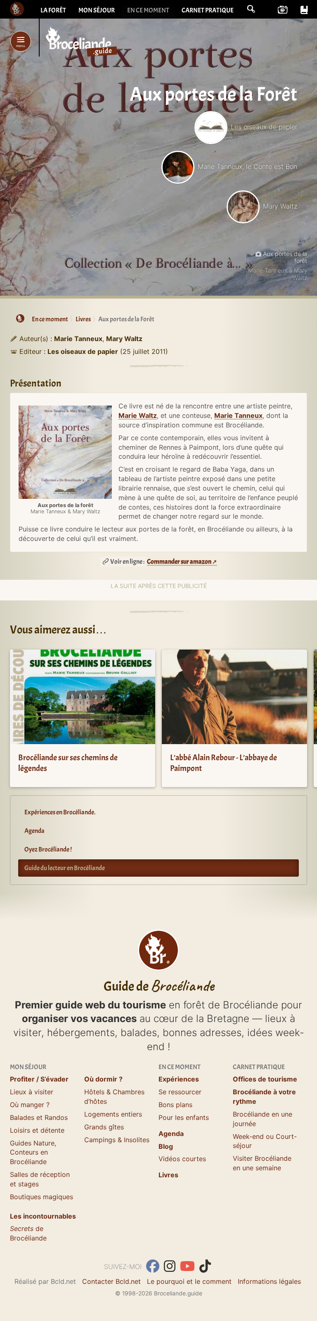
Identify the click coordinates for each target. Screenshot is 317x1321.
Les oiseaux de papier (264, 127)
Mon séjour (96, 10)
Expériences (178, 1079)
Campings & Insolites (116, 1140)
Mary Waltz (280, 206)
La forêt (53, 10)
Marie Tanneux (238, 415)
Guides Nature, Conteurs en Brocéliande (33, 1152)
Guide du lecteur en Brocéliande (64, 868)
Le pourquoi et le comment (189, 1281)
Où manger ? (30, 1104)
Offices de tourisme (265, 1079)
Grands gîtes (104, 1127)
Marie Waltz (137, 415)
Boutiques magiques (41, 1197)
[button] (251, 9)
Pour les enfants (183, 1117)
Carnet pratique (208, 10)
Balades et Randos (39, 1117)
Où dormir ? (103, 1079)
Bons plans (175, 1104)
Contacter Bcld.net (111, 1281)
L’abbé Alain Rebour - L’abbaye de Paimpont (223, 762)
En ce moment (148, 10)
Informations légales (269, 1281)
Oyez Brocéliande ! (48, 849)
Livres (168, 1175)
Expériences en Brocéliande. (59, 812)
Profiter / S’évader (39, 1079)
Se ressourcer (179, 1092)
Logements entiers (113, 1114)
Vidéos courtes (182, 1159)
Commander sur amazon (179, 561)
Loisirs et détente (37, 1130)
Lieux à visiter (31, 1092)
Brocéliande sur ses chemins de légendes (68, 762)
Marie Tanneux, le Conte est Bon (247, 166)
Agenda (34, 831)
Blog (165, 1146)
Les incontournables (43, 1216)
